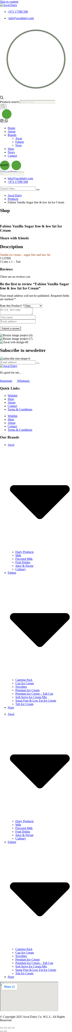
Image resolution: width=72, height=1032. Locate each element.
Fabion (19, 141)
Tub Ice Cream (24, 704)
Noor (18, 145)
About (11, 131)
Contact (12, 155)
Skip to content (9, 1)
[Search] (3, 106)
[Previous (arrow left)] (1, 1031)
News (11, 152)
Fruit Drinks (22, 562)
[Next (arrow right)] (5, 1031)
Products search (10, 102)
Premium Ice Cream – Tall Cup (34, 693)
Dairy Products (24, 552)
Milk (18, 555)
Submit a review (10, 328)
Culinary (20, 569)
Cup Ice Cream (24, 683)
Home (11, 128)
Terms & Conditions (20, 409)
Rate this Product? (12, 305)
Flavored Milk (24, 558)
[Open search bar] (1, 98)
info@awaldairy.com (21, 18)
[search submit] (37, 189)
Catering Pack (23, 679)
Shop (11, 148)
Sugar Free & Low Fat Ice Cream (35, 700)
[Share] (9, 1027)
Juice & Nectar (24, 565)
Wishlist (12, 395)
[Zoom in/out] (1, 1027)
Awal (18, 138)
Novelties (21, 686)
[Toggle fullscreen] (5, 1027)
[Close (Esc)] (13, 1027)
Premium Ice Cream (27, 690)
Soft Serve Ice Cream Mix (31, 697)
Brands (12, 135)
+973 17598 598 (18, 11)
